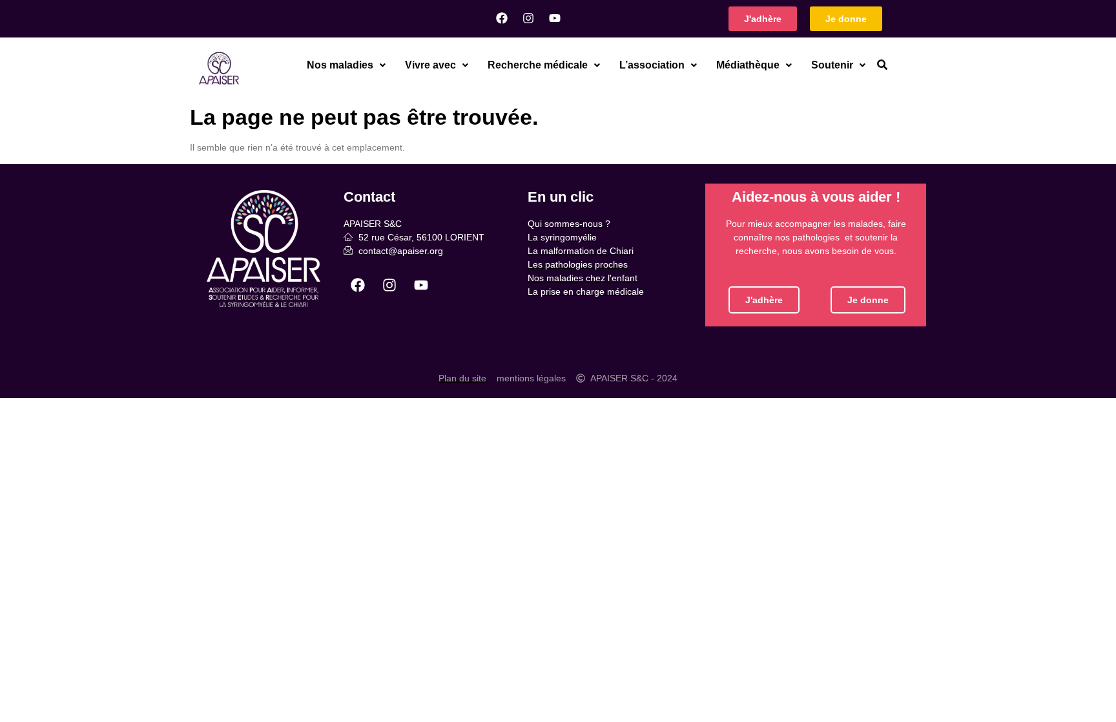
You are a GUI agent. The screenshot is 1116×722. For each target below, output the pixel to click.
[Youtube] (554, 18)
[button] (346, 65)
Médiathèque (748, 64)
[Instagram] (528, 18)
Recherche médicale (538, 64)
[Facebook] (501, 18)
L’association (652, 64)
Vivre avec (430, 64)
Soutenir (832, 64)
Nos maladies (340, 64)
